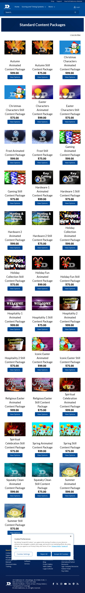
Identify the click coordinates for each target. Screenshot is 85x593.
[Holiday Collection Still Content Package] (15, 263)
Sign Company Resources (69, 566)
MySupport (9, 557)
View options (15, 77)
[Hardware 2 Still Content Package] (42, 218)
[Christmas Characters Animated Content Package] (70, 47)
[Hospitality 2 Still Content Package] (15, 344)
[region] (42, 547)
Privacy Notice (41, 584)
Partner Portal (65, 569)
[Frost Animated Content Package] (15, 137)
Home (17, 7)
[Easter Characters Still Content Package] (70, 92)
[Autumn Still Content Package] (42, 47)
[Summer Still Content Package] (15, 511)
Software (27, 561)
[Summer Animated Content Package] (70, 470)
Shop (52, 1)
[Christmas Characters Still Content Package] (15, 92)
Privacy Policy (56, 546)
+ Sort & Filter (75, 35)
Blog (44, 562)
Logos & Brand (48, 569)
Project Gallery (47, 564)
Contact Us (9, 553)
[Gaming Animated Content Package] (70, 137)
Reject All (43, 554)
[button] (77, 7)
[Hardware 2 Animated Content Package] (15, 218)
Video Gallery (47, 566)
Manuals (8, 562)
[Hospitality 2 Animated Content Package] (70, 303)
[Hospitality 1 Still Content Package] (42, 303)
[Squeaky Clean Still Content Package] (42, 470)
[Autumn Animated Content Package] (15, 47)
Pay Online (65, 571)
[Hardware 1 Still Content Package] (70, 177)
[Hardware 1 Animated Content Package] (42, 177)
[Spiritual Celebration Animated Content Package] (70, 385)
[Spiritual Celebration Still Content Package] (15, 429)
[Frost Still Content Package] (42, 137)
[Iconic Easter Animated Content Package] (42, 344)
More (51, 7)
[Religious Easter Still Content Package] (42, 385)
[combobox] (37, 12)
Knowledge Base (11, 560)
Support (59, 1)
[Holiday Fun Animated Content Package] (42, 263)
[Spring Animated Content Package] (42, 429)
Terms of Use (30, 584)
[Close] (70, 536)
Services (27, 564)
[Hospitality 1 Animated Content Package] (15, 303)
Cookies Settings (23, 554)
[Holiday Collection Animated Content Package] (70, 218)
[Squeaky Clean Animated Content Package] (15, 470)
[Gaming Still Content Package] (15, 177)
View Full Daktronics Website (73, 1)
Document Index (11, 564)
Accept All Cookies (61, 554)
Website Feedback (18, 584)
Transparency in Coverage (21, 586)
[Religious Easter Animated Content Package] (15, 385)
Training (8, 566)
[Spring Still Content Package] (70, 429)
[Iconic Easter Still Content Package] (70, 344)
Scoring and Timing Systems (33, 7)
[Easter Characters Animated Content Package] (42, 92)
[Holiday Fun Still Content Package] (70, 263)
